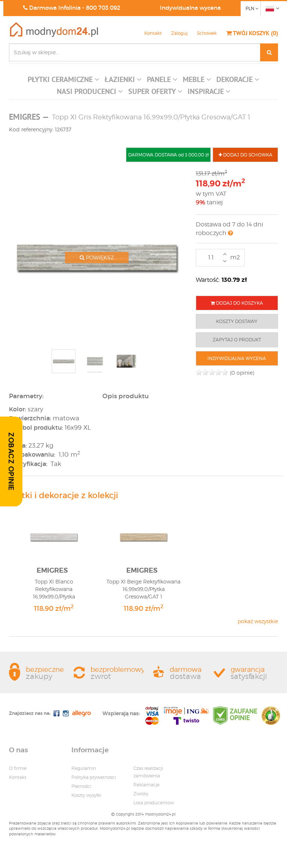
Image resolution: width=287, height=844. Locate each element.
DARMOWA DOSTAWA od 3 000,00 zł (168, 155)
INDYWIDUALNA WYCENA (236, 358)
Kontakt (153, 33)
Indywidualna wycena (190, 7)
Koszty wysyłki (86, 795)
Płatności (81, 786)
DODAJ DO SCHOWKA (247, 155)
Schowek (207, 33)
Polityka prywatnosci (93, 777)
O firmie (18, 768)
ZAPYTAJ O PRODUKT (237, 339)
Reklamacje (146, 784)
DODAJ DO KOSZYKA (239, 303)
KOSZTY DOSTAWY (236, 321)
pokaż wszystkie (258, 621)
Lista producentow (153, 802)
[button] (63, 81)
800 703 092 (103, 7)
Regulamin (83, 768)
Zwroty (140, 793)
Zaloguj (179, 33)
